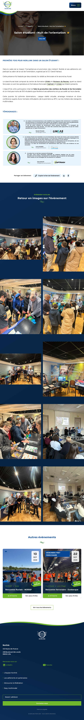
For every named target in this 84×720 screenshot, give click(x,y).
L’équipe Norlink (10, 673)
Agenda (30, 26)
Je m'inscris (12, 596)
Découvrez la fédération (13, 683)
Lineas (59, 84)
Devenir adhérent (11, 697)
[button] (75, 5)
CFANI (47, 82)
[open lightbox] (20, 244)
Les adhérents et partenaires (15, 678)
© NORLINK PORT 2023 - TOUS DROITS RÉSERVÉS (42, 714)
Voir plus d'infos (31, 596)
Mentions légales (42, 709)
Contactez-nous (42, 703)
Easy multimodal (10, 688)
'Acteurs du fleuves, (61, 82)
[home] (7, 5)
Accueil (20, 26)
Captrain (50, 84)
